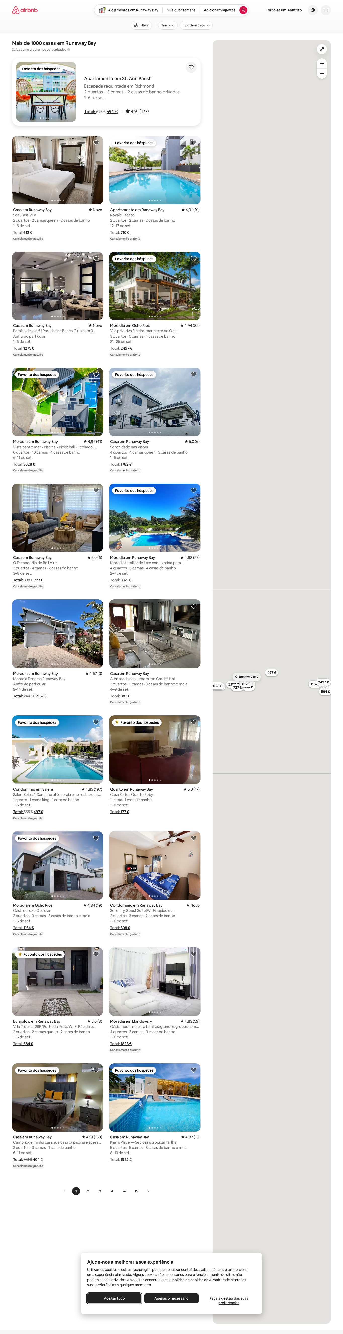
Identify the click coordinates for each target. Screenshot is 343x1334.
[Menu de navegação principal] (326, 10)
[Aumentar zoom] (322, 63)
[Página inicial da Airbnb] (25, 10)
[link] (64, 1191)
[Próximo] (147, 1191)
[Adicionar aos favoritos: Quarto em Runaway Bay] (194, 722)
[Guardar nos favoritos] (191, 67)
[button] (90, 111)
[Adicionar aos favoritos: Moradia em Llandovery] (194, 954)
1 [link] (76, 1191)
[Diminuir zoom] (322, 74)
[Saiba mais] (68, 49)
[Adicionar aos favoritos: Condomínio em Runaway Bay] (194, 838)
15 (136, 1191)
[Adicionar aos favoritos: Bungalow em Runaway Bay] (96, 954)
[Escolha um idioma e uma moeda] (313, 10)
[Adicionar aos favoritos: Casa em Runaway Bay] (96, 142)
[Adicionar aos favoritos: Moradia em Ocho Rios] (194, 258)
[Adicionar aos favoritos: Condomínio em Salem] (96, 722)
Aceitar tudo (114, 1298)
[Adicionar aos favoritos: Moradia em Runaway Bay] (96, 374)
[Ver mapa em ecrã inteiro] (322, 49)
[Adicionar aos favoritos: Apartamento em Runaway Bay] (194, 142)
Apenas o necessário (171, 1298)
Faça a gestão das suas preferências (229, 1300)
